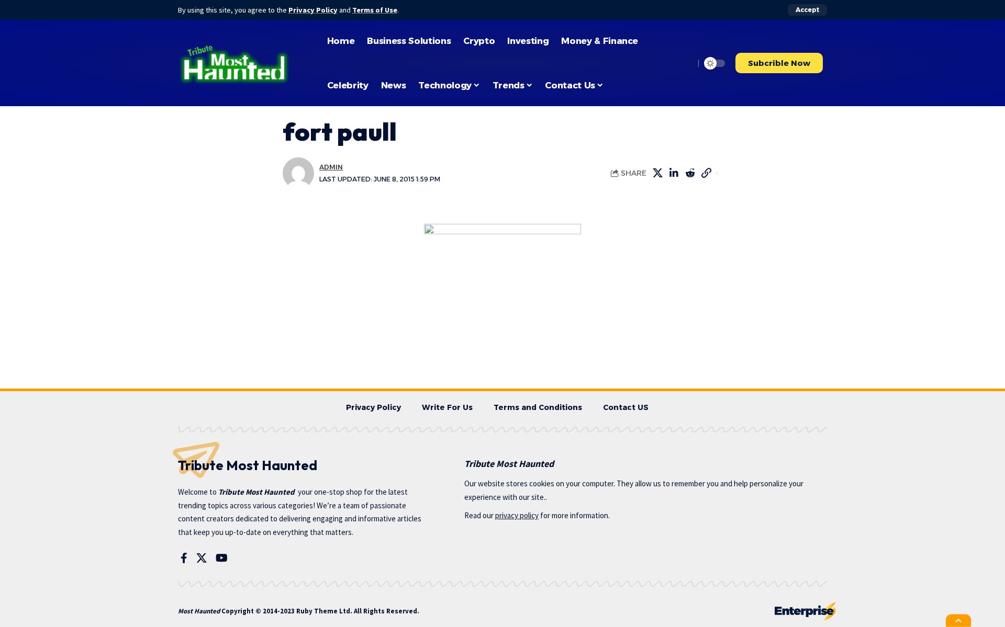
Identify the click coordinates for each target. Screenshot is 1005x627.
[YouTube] (221, 558)
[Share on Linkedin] (673, 173)
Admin (331, 167)
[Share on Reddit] (690, 173)
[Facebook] (184, 558)
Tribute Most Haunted (256, 492)
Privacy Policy (313, 10)
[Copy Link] (706, 173)
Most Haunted (199, 611)
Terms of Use (374, 10)
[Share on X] (657, 173)
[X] (201, 558)
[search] (684, 63)
